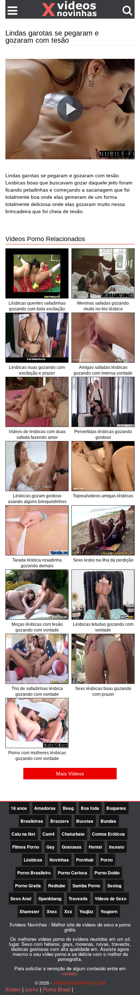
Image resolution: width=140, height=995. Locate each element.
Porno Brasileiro (34, 872)
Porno (107, 859)
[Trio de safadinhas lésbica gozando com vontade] (37, 659)
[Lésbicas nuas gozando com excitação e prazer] (37, 337)
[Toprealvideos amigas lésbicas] (103, 466)
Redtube (56, 885)
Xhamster (29, 911)
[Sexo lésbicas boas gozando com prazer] (103, 659)
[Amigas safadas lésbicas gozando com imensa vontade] (103, 337)
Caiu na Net (23, 834)
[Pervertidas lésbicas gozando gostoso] (103, 402)
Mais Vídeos (70, 773)
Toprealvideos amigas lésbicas (103, 495)
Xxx (68, 911)
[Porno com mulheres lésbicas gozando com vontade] (37, 723)
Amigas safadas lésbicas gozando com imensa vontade (103, 370)
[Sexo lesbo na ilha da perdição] (103, 530)
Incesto (116, 847)
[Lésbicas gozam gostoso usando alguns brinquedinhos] (37, 466)
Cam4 (48, 834)
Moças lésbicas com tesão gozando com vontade (37, 627)
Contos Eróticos (108, 834)
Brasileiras (31, 821)
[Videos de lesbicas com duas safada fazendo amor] (37, 402)
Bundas (108, 821)
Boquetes (116, 808)
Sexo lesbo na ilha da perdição (103, 560)
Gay (50, 847)
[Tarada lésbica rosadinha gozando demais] (37, 530)
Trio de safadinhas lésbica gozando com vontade (37, 691)
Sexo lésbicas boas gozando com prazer (103, 691)
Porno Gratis (28, 885)
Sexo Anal (20, 898)
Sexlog (114, 885)
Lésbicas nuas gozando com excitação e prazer (37, 370)
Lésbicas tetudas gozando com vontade (103, 627)
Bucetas (84, 821)
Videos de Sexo (110, 898)
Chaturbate (73, 834)
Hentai (95, 847)
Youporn (109, 911)
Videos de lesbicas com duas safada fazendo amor (37, 434)
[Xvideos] (70, 8)
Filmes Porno (25, 847)
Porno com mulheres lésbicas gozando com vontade (37, 755)
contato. (70, 973)
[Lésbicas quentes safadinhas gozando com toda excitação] (37, 273)
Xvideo (13, 989)
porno (31, 989)
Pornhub (84, 859)
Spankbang (49, 898)
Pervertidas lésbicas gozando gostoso (103, 434)
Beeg (68, 808)
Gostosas (71, 847)
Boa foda (90, 808)
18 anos (19, 808)
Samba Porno (86, 885)
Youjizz (86, 911)
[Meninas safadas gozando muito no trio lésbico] (103, 273)
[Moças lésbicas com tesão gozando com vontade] (37, 594)
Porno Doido (107, 872)
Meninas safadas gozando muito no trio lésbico (103, 306)
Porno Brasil (56, 989)
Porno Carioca (72, 872)
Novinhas (59, 859)
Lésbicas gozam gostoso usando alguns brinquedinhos (37, 498)
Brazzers (59, 821)
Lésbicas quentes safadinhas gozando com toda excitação (37, 306)
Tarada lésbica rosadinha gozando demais (37, 563)
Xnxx (52, 911)
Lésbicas (33, 859)
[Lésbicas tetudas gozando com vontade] (103, 594)
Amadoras (45, 808)
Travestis (78, 898)
